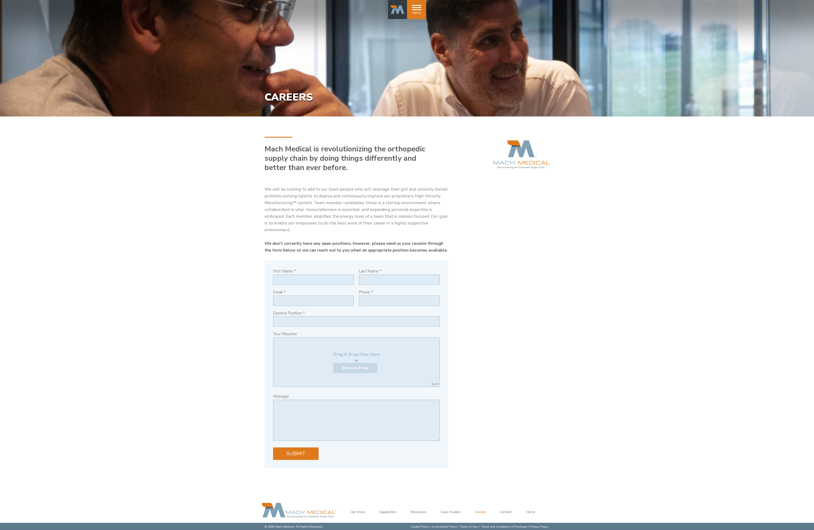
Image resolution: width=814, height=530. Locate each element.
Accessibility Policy (444, 527)
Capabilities (387, 512)
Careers (480, 512)
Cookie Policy (420, 527)
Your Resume (285, 334)
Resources (418, 512)
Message (281, 396)
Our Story (357, 512)
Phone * (366, 292)
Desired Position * (289, 313)
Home (530, 512)
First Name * (284, 271)
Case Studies (450, 512)
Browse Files (355, 368)
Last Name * (370, 271)
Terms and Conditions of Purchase (504, 527)
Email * (279, 292)
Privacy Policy (539, 527)
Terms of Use (469, 527)
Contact (506, 512)
